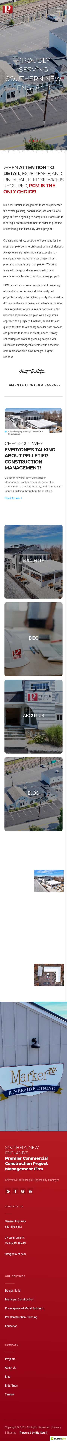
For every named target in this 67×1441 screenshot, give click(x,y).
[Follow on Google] (8, 1191)
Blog (7, 1376)
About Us (10, 1368)
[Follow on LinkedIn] (30, 1191)
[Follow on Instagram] (23, 1191)
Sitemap (12, 1432)
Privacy (56, 1427)
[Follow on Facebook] (15, 1191)
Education (11, 1326)
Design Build (12, 1290)
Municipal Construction (19, 1299)
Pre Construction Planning (21, 1317)
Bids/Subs (11, 1385)
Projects (10, 1359)
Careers (10, 1394)
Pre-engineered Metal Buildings (24, 1308)
